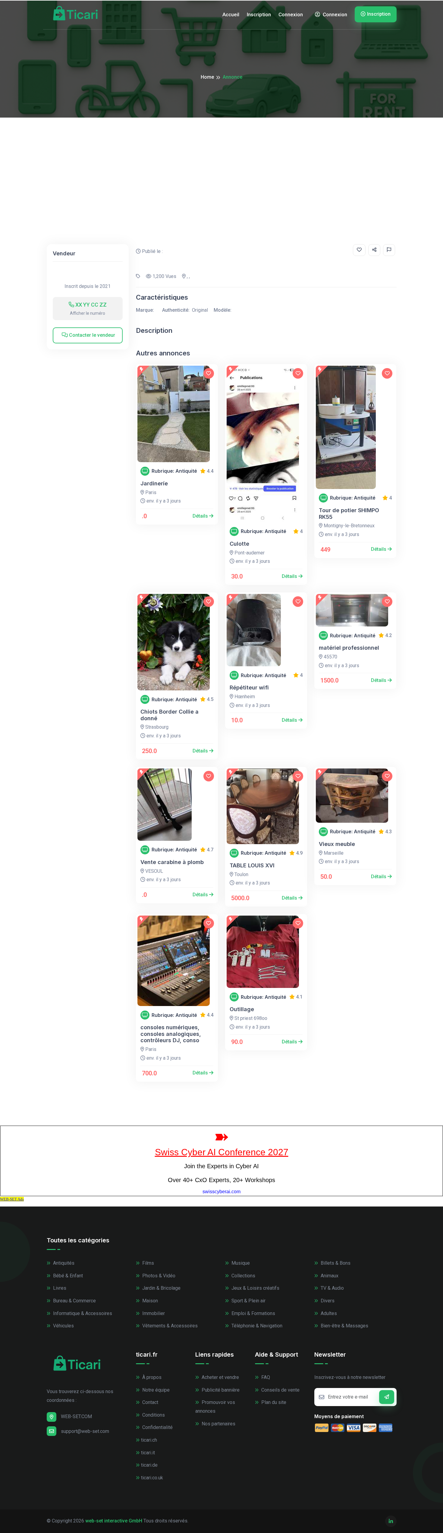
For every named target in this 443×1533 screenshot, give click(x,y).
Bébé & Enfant (67, 1276)
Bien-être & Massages (343, 1326)
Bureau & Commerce (74, 1301)
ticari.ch (149, 1440)
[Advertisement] (221, 163)
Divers (327, 1301)
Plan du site (273, 1402)
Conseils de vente (280, 1390)
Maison (149, 1301)
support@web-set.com (85, 1431)
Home (207, 77)
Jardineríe (154, 483)
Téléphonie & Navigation (256, 1326)
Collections (242, 1276)
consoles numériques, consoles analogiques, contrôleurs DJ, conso (170, 1033)
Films (147, 1263)
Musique (240, 1263)
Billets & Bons (334, 1263)
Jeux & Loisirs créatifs (254, 1288)
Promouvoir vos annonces (215, 1406)
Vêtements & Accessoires (169, 1326)
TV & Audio (331, 1288)
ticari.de (149, 1465)
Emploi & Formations (252, 1313)
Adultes (328, 1313)
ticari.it (148, 1453)
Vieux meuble (337, 844)
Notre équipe (155, 1390)
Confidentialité (157, 1427)
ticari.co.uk (152, 1478)
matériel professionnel (349, 648)
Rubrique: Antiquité (174, 471)
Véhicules (63, 1326)
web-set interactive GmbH (113, 1521)
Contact (149, 1402)
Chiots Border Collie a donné (169, 714)
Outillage (242, 1009)
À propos (151, 1377)
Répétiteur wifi (249, 687)
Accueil (230, 14)
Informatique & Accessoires (82, 1313)
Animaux (328, 1276)
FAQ (265, 1377)
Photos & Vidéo (158, 1276)
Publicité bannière (220, 1390)
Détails (201, 516)
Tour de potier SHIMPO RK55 (349, 513)
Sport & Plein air (247, 1301)
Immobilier (153, 1313)
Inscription (259, 14)
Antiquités (63, 1263)
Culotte (239, 544)
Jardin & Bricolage (161, 1288)
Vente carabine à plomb (172, 862)
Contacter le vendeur (91, 335)
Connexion (290, 14)
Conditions (153, 1415)
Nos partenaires (217, 1424)
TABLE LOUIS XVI (252, 865)
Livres (59, 1288)
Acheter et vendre (219, 1377)
